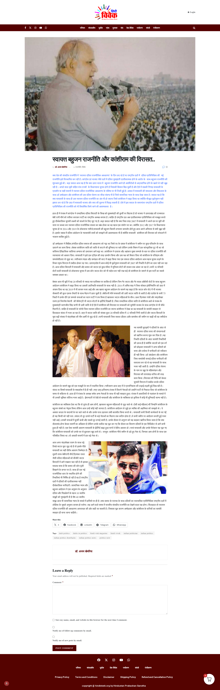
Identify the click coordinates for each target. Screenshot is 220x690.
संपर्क (148, 27)
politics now (105, 538)
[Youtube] (121, 660)
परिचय (82, 27)
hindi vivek (115, 533)
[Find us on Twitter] (30, 27)
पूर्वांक (101, 27)
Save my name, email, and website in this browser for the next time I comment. (91, 619)
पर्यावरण (140, 27)
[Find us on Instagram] (35, 27)
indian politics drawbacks (65, 538)
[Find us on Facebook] (25, 27)
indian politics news (87, 538)
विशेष (83, 166)
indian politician (131, 533)
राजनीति (78, 166)
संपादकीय (91, 27)
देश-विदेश (129, 27)
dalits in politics (80, 533)
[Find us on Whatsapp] (46, 27)
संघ (122, 27)
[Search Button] (194, 27)
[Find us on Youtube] (41, 27)
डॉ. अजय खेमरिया (61, 166)
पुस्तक (115, 27)
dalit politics (64, 533)
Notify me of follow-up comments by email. (72, 630)
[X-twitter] (106, 660)
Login (192, 12)
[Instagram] (114, 660)
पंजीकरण (156, 27)
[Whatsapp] (129, 660)
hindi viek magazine (98, 533)
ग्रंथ (107, 27)
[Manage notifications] (6, 683)
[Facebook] (99, 660)
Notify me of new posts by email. (67, 640)
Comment (58, 582)
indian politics (147, 533)
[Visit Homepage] (106, 12)
